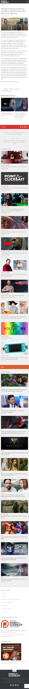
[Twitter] (21, 127)
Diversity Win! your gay (6, 338)
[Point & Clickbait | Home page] (6, 2)
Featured (8, 165)
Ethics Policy (5, 612)
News (2, 5)
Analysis (3, 165)
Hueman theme (21, 682)
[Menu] (27, 1)
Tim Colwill (4, 16)
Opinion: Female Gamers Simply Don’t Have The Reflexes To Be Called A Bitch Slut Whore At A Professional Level (13, 210)
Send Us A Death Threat (7, 602)
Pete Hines (17, 89)
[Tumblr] (27, 127)
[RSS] (23, 127)
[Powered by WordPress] (9, 682)
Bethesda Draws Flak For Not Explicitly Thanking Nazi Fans (7, 114)
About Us (4, 593)
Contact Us (4, 596)
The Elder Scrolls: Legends (6, 91)
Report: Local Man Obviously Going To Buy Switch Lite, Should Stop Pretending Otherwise (14, 358)
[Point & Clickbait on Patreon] (11, 628)
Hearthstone (11, 89)
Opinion (7, 207)
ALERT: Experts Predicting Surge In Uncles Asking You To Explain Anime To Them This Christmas (14, 317)
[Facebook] (25, 127)
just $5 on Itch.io (13, 663)
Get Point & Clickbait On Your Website (11, 599)
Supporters (5, 605)
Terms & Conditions (6, 609)
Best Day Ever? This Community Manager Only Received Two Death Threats (12, 296)
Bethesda (6, 89)
